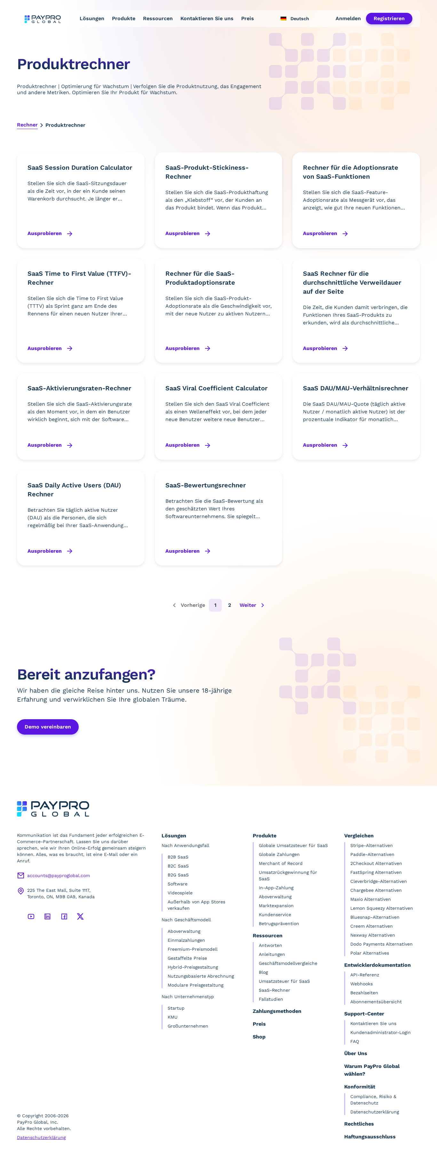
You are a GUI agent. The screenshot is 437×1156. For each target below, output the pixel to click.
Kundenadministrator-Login (380, 1032)
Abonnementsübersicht (376, 1001)
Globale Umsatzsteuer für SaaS (293, 845)
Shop (259, 1037)
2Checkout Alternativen (376, 863)
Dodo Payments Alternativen (381, 944)
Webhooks (361, 983)
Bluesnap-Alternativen (375, 917)
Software (177, 883)
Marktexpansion (276, 905)
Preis (247, 18)
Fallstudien (271, 999)
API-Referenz (364, 974)
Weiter (248, 605)
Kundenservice (275, 914)
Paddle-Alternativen (372, 854)
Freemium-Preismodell (193, 949)
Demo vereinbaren (48, 727)
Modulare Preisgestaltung (195, 985)
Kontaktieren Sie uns (207, 18)
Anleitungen (272, 954)
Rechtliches (359, 1124)
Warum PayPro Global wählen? (372, 1070)
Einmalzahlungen (186, 940)
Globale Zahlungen (279, 854)
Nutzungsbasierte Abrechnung (201, 976)
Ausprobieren (45, 233)
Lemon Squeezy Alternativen (381, 908)
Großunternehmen (188, 1026)
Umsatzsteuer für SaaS (284, 981)
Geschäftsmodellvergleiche (288, 963)
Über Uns (355, 1053)
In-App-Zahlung (276, 887)
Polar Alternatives (369, 953)
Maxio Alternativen (370, 899)
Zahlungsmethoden (277, 1011)
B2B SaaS (178, 856)
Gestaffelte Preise (187, 958)
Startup (176, 1008)
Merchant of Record (281, 863)
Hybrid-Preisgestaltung (193, 967)
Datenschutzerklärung (41, 1137)
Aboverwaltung (184, 931)
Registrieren (389, 18)
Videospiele (180, 892)
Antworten (270, 945)
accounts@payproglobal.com (58, 875)
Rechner (27, 125)
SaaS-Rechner (274, 990)
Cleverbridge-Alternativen (378, 881)
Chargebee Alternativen (376, 890)
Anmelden (348, 18)
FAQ (354, 1041)
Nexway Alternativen (372, 935)
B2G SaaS (178, 874)
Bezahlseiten (364, 992)
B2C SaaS (178, 865)
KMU (173, 1017)
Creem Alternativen (371, 926)
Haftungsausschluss (370, 1137)
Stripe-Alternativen (371, 845)
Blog (263, 972)
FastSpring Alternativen (376, 872)
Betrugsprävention (279, 923)
